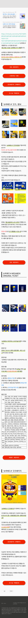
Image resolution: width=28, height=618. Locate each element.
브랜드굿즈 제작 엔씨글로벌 (9, 24)
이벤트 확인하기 (14, 457)
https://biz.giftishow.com (8, 12)
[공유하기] (6, 591)
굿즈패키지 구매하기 (14, 84)
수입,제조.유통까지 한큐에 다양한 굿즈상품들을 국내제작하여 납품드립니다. (10, 26)
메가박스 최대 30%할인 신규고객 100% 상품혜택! (10, 14)
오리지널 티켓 (14, 76)
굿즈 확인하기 (14, 67)
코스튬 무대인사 (14, 93)
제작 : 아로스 (3, 603)
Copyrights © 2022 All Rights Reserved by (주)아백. (19, 603)
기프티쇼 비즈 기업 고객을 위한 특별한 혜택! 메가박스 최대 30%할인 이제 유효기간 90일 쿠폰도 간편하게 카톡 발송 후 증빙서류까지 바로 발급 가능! (9, 16)
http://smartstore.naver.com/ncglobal (11, 22)
